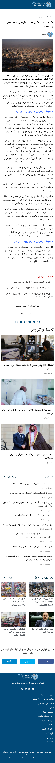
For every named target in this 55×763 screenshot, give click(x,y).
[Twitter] (29, 689)
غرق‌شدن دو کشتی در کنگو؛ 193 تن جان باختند (32, 546)
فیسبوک (45, 661)
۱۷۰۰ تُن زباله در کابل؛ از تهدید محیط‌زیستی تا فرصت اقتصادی (42, 602)
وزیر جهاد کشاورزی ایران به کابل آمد (42, 630)
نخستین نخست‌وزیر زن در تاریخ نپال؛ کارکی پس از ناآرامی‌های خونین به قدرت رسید (31, 535)
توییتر (27, 661)
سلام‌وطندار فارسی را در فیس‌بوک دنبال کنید (33, 241)
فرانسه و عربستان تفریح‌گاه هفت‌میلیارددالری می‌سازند (32, 456)
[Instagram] (22, 689)
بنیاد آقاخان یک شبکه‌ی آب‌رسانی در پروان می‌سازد (31, 493)
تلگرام (9, 661)
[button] (38, 322)
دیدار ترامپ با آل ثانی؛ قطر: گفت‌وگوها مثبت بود (31, 515)
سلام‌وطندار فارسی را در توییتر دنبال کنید (34, 112)
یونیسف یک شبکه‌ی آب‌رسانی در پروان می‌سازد (32, 484)
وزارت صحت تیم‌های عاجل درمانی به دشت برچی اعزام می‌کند (28, 411)
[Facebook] (33, 689)
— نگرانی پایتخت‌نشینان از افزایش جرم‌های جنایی (33, 282)
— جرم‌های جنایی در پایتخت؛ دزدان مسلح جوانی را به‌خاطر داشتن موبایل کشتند (29, 295)
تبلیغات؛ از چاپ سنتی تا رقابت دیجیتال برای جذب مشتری (29, 367)
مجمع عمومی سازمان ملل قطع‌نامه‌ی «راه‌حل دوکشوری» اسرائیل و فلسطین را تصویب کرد (29, 557)
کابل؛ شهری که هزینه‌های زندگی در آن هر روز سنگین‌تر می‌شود (14, 602)
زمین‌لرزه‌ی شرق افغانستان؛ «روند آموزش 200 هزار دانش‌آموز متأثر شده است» (27, 504)
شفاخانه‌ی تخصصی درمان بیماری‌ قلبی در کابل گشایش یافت (14, 632)
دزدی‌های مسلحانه (21, 306)
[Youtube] (26, 689)
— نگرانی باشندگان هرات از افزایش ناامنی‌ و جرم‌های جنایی (29, 288)
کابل (30, 306)
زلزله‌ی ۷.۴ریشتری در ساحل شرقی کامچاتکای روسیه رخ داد (27, 524)
